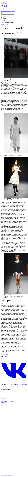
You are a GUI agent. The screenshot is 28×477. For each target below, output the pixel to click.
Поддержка (7, 386)
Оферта (2, 386)
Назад (4, 2)
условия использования (21, 384)
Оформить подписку (9, 11)
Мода (6, 24)
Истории (19, 386)
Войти (2, 11)
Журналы (6, 5)
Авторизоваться (5, 354)
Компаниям (14, 386)
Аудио (5, 6)
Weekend (3, 24)
